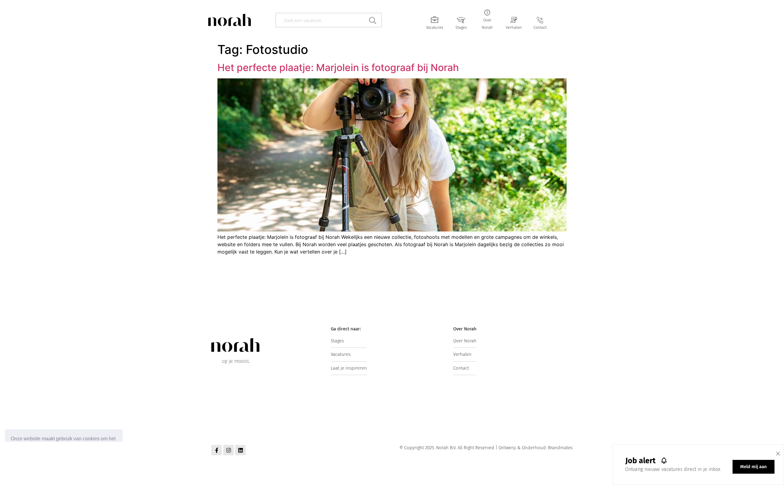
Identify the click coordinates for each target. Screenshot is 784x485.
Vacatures (434, 27)
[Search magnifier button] (374, 20)
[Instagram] (228, 450)
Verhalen (514, 27)
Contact (540, 27)
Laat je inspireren (349, 368)
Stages (461, 27)
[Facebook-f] (216, 450)
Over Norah (465, 341)
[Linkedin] (240, 450)
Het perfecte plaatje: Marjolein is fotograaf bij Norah (338, 67)
